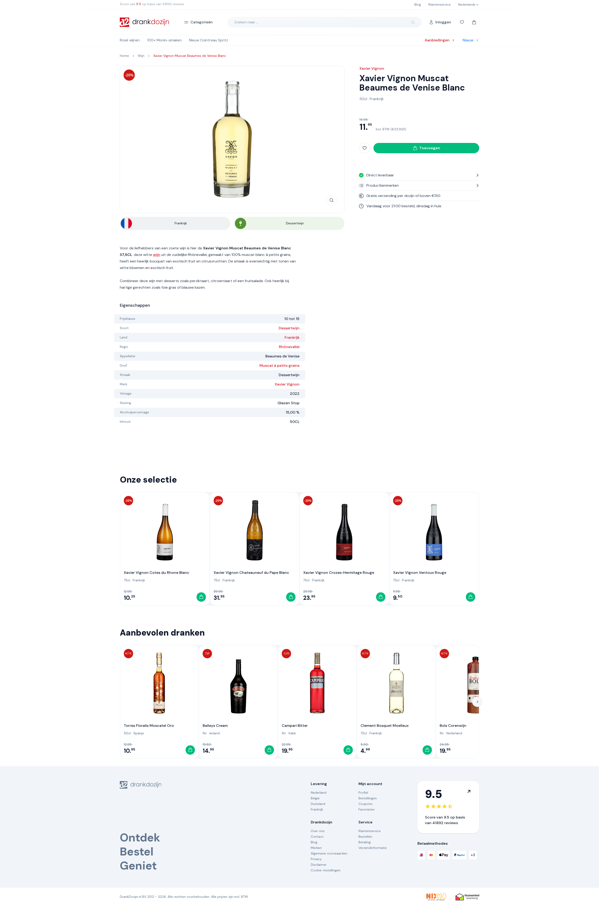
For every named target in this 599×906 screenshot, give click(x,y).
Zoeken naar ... (246, 22)
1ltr (205, 733)
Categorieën (201, 22)
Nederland (454, 733)
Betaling (364, 842)
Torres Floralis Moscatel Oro (149, 725)
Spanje (138, 733)
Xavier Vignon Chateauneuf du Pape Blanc (251, 572)
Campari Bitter (295, 725)
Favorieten (366, 809)
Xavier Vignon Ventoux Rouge (419, 572)
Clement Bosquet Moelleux (385, 725)
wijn (156, 254)
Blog (314, 842)
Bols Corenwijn (453, 725)
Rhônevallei (289, 346)
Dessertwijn (289, 328)
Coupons (365, 804)
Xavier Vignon (287, 384)
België (315, 798)
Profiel (363, 792)
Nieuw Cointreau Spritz (208, 40)
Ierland (214, 733)
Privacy (316, 859)
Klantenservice (369, 831)
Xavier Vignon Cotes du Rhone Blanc (156, 572)
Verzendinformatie (372, 848)
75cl (127, 580)
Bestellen (365, 836)
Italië (292, 733)
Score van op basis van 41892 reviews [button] (152, 4)
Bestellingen (367, 798)
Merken (316, 848)
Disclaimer (319, 864)
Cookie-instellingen (325, 870)
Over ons (318, 831)
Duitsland (318, 804)
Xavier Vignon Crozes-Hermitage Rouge (338, 572)
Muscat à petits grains (279, 365)
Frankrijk (292, 337)
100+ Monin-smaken (164, 40)
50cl (363, 98)
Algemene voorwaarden (329, 853)
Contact (317, 836)
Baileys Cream (215, 725)
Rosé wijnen (130, 40)
